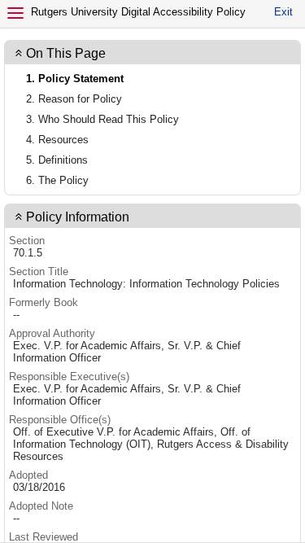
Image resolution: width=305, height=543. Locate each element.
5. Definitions (57, 160)
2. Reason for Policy (74, 99)
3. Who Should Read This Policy (102, 119)
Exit (283, 12)
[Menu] (15, 13)
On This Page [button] (66, 53)
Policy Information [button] (77, 217)
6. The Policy (57, 180)
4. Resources (57, 140)
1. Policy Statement (75, 78)
